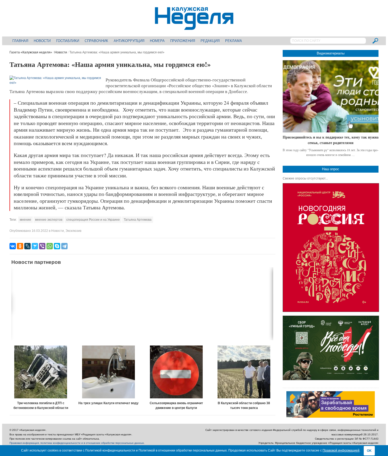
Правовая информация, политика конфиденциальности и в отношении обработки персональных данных (77, 442)
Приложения (182, 41)
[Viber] (42, 246)
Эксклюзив (73, 231)
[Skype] (57, 246)
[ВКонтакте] (13, 246)
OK (369, 451)
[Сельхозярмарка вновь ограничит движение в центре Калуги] (176, 372)
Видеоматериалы (330, 53)
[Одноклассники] (20, 246)
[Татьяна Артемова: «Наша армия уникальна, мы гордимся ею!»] (56, 83)
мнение (25, 220)
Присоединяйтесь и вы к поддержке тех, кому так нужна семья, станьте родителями (330, 140)
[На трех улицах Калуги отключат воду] (108, 372)
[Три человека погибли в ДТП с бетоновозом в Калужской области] (41, 372)
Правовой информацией (341, 450)
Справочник (96, 41)
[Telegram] (64, 246)
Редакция (210, 41)
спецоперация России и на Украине (93, 220)
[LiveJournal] (27, 246)
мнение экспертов (48, 220)
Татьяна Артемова (138, 220)
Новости (42, 41)
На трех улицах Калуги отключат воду (108, 403)
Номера (157, 41)
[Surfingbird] (35, 246)
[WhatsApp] (49, 246)
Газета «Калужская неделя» (31, 52)
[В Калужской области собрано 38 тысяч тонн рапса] (244, 372)
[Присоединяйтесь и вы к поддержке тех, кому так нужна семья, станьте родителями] (330, 96)
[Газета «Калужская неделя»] (194, 26)
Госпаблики (67, 41)
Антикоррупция (129, 41)
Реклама (233, 41)
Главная (20, 41)
